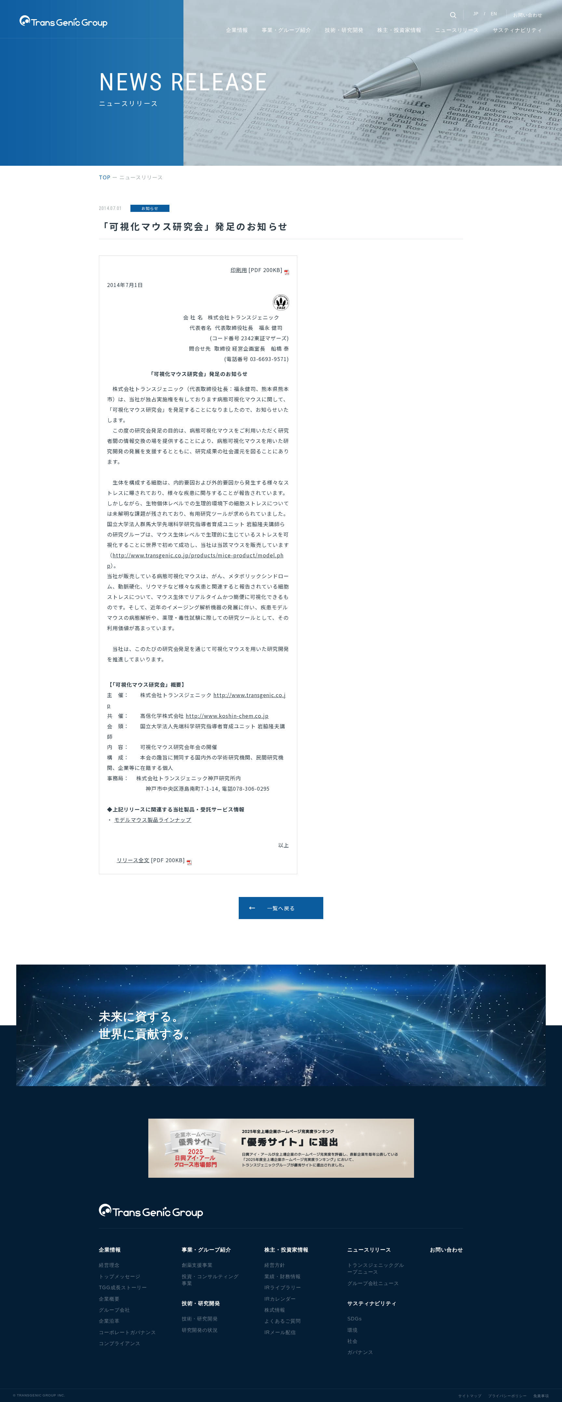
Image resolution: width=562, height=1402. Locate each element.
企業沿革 (109, 1321)
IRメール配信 (280, 1332)
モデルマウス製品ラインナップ (152, 820)
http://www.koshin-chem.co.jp (227, 716)
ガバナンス (360, 1352)
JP (475, 13)
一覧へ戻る (281, 908)
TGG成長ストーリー (123, 1287)
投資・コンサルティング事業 (210, 1280)
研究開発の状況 (200, 1330)
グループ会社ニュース (373, 1283)
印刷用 (239, 270)
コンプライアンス (119, 1343)
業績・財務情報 (282, 1276)
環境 (352, 1330)
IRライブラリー (282, 1287)
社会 (352, 1341)
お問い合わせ (527, 15)
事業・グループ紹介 (287, 30)
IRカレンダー (280, 1299)
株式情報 (274, 1310)
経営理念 (109, 1265)
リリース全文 (133, 860)
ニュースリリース (457, 30)
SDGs (354, 1318)
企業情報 (237, 30)
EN (494, 13)
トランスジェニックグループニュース (376, 1268)
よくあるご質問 (282, 1321)
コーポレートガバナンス (127, 1332)
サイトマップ (470, 1396)
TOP (105, 177)
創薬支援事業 (197, 1265)
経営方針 (274, 1265)
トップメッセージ (119, 1276)
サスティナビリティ (517, 30)
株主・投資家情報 (399, 30)
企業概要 (109, 1299)
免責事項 (541, 1396)
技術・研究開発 (200, 1318)
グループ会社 (114, 1310)
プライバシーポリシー (507, 1396)
